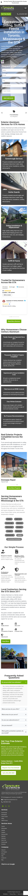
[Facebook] (2, 806)
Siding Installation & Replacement (14, 226)
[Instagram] (9, 806)
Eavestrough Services (14, 159)
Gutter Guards (14, 192)
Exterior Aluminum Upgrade (13, 480)
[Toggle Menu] (25, 8)
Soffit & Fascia (14, 261)
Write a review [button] (7, 295)
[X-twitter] (5, 806)
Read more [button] (5, 312)
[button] (2, 113)
